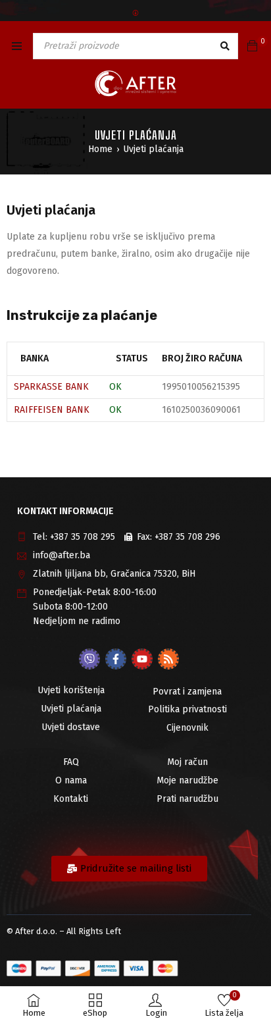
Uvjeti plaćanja (71, 708)
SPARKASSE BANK (51, 386)
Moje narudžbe (187, 780)
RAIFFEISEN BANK (51, 409)
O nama (71, 780)
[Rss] (168, 658)
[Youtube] (142, 658)
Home (100, 149)
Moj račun (187, 762)
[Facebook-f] (115, 658)
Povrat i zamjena (187, 691)
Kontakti (70, 798)
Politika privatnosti (187, 709)
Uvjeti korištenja (71, 690)
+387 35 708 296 (187, 536)
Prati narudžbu (187, 798)
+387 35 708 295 (82, 536)
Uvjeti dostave (70, 727)
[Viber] (89, 658)
